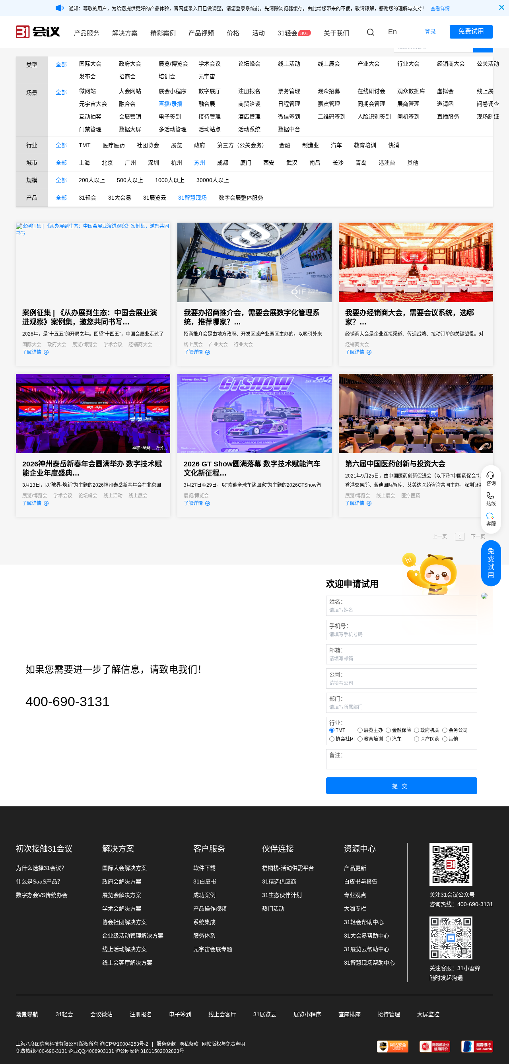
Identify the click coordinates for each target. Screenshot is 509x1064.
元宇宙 (206, 76)
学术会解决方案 (121, 908)
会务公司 (458, 730)
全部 (61, 64)
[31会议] (38, 31)
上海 (84, 162)
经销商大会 (451, 63)
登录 (430, 31)
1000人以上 (170, 180)
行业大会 (408, 63)
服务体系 (204, 935)
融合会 (127, 104)
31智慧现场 (192, 197)
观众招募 (329, 91)
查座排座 (349, 1014)
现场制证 (488, 116)
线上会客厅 (222, 1014)
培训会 (167, 76)
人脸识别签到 (371, 116)
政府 (199, 145)
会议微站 (101, 1014)
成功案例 (204, 895)
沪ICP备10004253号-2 (124, 1044)
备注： (337, 755)
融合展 (206, 104)
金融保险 (401, 730)
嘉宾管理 (329, 104)
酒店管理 (249, 116)
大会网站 (130, 91)
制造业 (310, 145)
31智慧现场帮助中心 (369, 962)
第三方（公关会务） (242, 145)
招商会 (127, 76)
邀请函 (445, 104)
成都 (222, 162)
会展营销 (130, 116)
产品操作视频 (210, 908)
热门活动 (273, 908)
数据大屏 (130, 129)
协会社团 (345, 739)
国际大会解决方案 (124, 868)
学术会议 (209, 63)
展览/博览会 (173, 63)
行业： (337, 723)
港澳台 (387, 162)
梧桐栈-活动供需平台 (288, 868)
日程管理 (289, 104)
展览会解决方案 (121, 895)
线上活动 (289, 63)
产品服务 (86, 33)
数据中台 (289, 129)
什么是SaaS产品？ (39, 881)
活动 (258, 33)
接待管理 (209, 116)
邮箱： (337, 650)
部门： (337, 698)
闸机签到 (408, 116)
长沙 (338, 162)
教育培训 (365, 145)
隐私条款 (188, 1044)
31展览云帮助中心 (366, 949)
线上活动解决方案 (124, 949)
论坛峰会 (249, 63)
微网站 (87, 91)
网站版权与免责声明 (223, 1044)
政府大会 (130, 63)
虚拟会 (445, 91)
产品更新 (355, 868)
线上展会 (329, 63)
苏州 (199, 162)
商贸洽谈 (249, 104)
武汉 (291, 162)
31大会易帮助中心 (366, 935)
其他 (412, 162)
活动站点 (209, 129)
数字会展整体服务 (241, 197)
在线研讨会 (371, 91)
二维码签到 (332, 116)
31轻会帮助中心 (364, 922)
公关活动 (488, 63)
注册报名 (249, 91)
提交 (401, 786)
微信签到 (289, 116)
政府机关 (429, 730)
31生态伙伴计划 (282, 895)
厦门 (245, 162)
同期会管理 (371, 104)
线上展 (485, 91)
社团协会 (148, 145)
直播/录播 (171, 104)
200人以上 (92, 180)
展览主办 (373, 730)
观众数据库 (411, 91)
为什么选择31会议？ (41, 868)
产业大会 (368, 63)
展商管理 (408, 104)
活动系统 (249, 129)
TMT (85, 145)
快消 (393, 145)
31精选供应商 (279, 881)
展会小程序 (173, 91)
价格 (233, 33)
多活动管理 (173, 129)
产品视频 (201, 33)
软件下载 (204, 868)
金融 (284, 145)
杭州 (176, 162)
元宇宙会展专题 (212, 949)
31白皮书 (204, 881)
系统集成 (204, 922)
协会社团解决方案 (124, 922)
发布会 (87, 76)
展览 (176, 145)
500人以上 (130, 180)
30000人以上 (212, 180)
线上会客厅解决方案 (127, 962)
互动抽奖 (90, 116)
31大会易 (119, 197)
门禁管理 (90, 129)
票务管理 (289, 91)
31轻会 (287, 33)
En (392, 32)
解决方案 (125, 33)
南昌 (315, 162)
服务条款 (166, 1044)
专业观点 (355, 895)
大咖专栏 (355, 908)
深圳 (153, 162)
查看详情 (440, 9)
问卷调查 (488, 104)
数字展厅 (209, 91)
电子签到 (170, 116)
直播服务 (448, 116)
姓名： (337, 601)
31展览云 (154, 197)
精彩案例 (163, 33)
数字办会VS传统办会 (42, 895)
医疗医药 (114, 145)
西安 (268, 162)
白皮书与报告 (360, 881)
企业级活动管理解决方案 (132, 935)
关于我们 (336, 33)
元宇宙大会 (93, 104)
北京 (107, 162)
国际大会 (90, 63)
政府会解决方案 (121, 881)
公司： (337, 674)
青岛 (361, 162)
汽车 (336, 145)
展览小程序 (307, 1014)
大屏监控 (428, 1014)
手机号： (340, 626)
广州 (130, 162)
